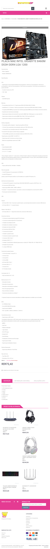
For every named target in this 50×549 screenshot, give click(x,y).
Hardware (28, 521)
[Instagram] (17, 501)
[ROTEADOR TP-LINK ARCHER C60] (30, 475)
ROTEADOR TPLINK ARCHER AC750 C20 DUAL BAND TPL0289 (9, 429)
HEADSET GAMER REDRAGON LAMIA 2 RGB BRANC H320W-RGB (29, 458)
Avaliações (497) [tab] (39, 381)
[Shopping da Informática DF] (24, 3)
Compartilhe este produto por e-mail (11, 370)
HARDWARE (7, 18)
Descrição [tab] (7, 381)
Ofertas (27, 524)
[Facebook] (14, 501)
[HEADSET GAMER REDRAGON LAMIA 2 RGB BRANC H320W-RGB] (30, 445)
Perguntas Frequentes (6, 536)
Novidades (28, 522)
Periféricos (28, 527)
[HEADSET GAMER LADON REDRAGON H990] (30, 417)
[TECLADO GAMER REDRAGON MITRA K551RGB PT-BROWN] (10, 475)
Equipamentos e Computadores (32, 518)
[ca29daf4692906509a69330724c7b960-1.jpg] (25, 46)
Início (3, 18)
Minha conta (4, 537)
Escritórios (28, 519)
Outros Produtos (29, 525)
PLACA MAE (13, 18)
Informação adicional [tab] (22, 381)
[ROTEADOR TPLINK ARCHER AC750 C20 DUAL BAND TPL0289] (10, 417)
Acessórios (28, 516)
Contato (3, 534)
